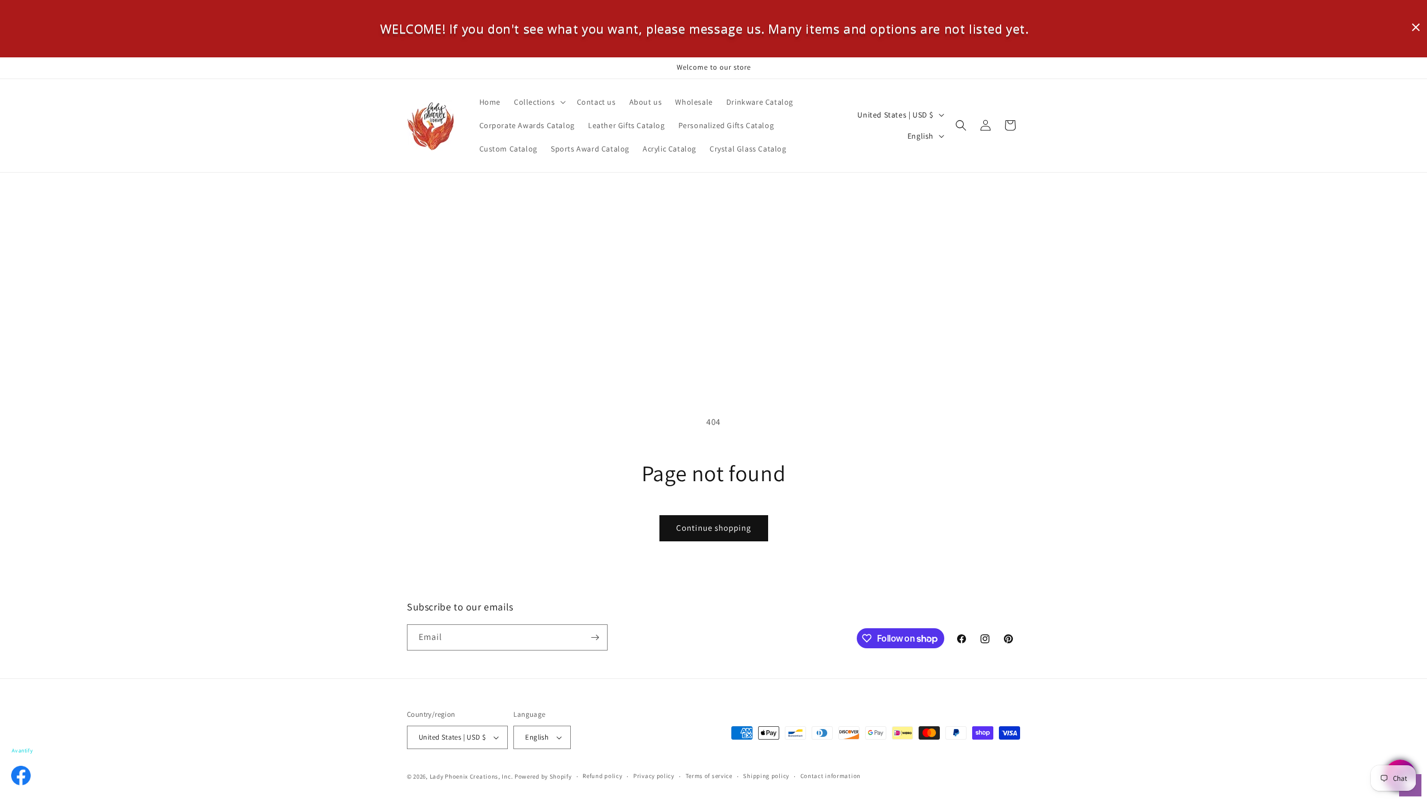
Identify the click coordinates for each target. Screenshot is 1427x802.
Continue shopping (713, 527)
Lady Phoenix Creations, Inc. (471, 776)
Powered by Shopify (543, 776)
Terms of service (709, 776)
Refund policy (602, 776)
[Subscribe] (595, 637)
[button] (538, 102)
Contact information (830, 776)
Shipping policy (766, 776)
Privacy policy (653, 776)
